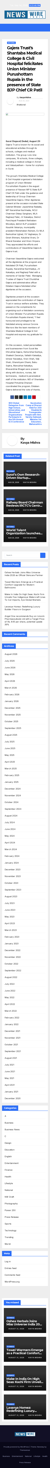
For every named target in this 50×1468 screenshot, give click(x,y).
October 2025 (11, 721)
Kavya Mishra (25, 97)
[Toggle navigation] (27, 28)
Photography (11, 1203)
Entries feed (10, 1268)
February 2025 (12, 775)
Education (9, 1149)
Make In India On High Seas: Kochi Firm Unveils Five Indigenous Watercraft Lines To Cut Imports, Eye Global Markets (25, 597)
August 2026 (11, 654)
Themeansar (25, 1450)
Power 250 (10, 1210)
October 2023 (11, 883)
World (8, 1244)
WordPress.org (12, 1281)
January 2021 (11, 1091)
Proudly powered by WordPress (16, 1447)
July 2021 (9, 1064)
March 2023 (11, 930)
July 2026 (10, 661)
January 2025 (11, 782)
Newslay (40, 1447)
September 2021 (13, 1051)
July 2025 (9, 741)
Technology (10, 1230)
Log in (8, 1261)
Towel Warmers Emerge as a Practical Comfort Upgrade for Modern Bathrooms (24, 585)
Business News (12, 1129)
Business (9, 1123)
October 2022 (11, 963)
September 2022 (13, 970)
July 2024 (10, 822)
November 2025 (13, 714)
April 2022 (10, 1004)
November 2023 (13, 876)
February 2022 (12, 1017)
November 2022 (13, 957)
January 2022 (11, 1024)
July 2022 (9, 984)
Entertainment (12, 1163)
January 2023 (11, 943)
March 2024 (11, 849)
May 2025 (9, 755)
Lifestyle (9, 1183)
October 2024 (11, 802)
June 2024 (10, 829)
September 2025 (13, 728)
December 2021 (12, 1031)
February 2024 (12, 856)
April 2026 (10, 681)
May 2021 (9, 1078)
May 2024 (10, 836)
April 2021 (10, 1085)
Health (8, 1176)
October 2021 (11, 1044)
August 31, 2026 (16, 1329)
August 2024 (11, 815)
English (8, 1156)
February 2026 (12, 694)
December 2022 (13, 950)
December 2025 (13, 708)
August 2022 (11, 977)
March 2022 (11, 1011)
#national (21, 104)
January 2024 (12, 863)
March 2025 (11, 768)
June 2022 (10, 990)
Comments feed (12, 1275)
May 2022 (9, 997)
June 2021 (10, 1071)
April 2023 (10, 923)
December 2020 (13, 1098)
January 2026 (12, 701)
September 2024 (13, 809)
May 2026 (10, 674)
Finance (8, 1170)
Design (8, 1143)
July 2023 (9, 903)
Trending (9, 1237)
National (11, 43)
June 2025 (10, 748)
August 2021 (11, 1058)
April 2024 (10, 842)
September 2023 (13, 889)
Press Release (12, 1217)
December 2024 (13, 788)
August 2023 (11, 896)
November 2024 (13, 795)
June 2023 (10, 910)
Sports (8, 1223)
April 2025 (10, 762)
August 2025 (11, 735)
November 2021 (13, 1038)
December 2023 (13, 869)
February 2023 (12, 937)
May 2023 (9, 916)
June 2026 (10, 667)
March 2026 (11, 687)
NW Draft (9, 1197)
